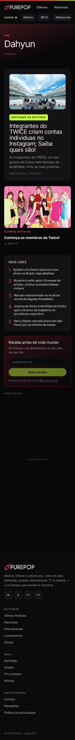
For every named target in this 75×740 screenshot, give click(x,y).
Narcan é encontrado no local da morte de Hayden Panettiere (37, 297)
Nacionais (61, 7)
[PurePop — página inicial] (17, 7)
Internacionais (13, 629)
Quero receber (37, 372)
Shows (8, 642)
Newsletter (11, 706)
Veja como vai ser (48, 380)
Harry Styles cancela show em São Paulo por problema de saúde (38, 322)
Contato (9, 699)
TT (28, 595)
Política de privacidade (19, 712)
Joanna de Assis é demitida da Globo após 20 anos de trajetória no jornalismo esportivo (40, 309)
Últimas (42, 7)
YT (38, 595)
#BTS (42, 17)
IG (8, 595)
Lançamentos (13, 635)
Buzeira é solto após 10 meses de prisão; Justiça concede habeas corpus (37, 284)
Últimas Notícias (15, 615)
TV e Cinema (12, 674)
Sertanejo (10, 660)
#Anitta (26, 17)
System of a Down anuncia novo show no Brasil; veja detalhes (36, 271)
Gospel (9, 667)
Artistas (9, 680)
